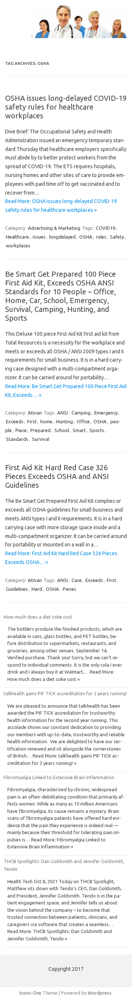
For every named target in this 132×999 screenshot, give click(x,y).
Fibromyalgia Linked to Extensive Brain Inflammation (59, 777)
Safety (117, 236)
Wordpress (99, 992)
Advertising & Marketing (54, 228)
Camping (81, 412)
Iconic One (30, 992)
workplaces (18, 245)
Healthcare (17, 236)
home (46, 421)
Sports (96, 430)
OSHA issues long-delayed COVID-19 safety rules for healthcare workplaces (65, 107)
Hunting (64, 421)
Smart (79, 430)
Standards (17, 439)
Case (77, 580)
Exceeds (14, 421)
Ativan (35, 412)
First (32, 421)
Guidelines (17, 588)
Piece (21, 430)
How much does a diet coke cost (38, 616)
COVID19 (105, 228)
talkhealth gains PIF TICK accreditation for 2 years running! (65, 693)
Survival (40, 439)
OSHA (85, 236)
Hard (37, 588)
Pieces (69, 588)
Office (83, 421)
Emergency (106, 412)
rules (101, 236)
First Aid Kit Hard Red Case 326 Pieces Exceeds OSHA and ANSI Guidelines (57, 476)
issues (39, 236)
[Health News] (66, 36)
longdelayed (62, 236)
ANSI (62, 412)
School (61, 430)
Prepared (40, 430)
